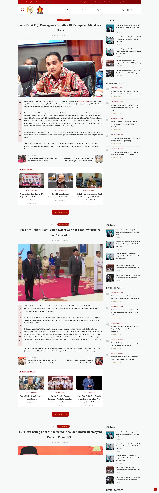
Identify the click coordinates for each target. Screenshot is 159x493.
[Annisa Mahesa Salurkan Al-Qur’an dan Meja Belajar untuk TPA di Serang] (110, 73)
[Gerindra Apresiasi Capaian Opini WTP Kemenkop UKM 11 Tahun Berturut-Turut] (89, 180)
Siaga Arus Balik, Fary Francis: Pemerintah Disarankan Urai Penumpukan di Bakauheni (89, 399)
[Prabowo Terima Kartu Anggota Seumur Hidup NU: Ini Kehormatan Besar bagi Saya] (110, 28)
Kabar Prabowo (117, 88)
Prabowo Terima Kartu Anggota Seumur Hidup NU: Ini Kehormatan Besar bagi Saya (128, 27)
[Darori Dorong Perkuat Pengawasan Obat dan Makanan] (60, 180)
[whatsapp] (20, 135)
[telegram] (20, 128)
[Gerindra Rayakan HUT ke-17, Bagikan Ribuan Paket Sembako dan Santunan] (31, 180)
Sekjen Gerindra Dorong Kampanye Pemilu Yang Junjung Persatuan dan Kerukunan (60, 399)
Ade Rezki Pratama (84, 101)
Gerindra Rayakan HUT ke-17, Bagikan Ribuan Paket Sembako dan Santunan (32, 197)
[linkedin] (20, 131)
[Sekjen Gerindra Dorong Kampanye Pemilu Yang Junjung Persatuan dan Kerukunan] (60, 383)
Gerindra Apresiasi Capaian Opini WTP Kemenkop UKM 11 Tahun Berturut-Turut (89, 197)
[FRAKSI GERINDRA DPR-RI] (36, 10)
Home (53, 19)
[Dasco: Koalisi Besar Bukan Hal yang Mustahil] (31, 383)
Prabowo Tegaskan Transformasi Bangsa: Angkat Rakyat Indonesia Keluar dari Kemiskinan (128, 51)
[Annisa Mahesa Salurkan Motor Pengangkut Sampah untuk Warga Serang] (110, 63)
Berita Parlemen (63, 19)
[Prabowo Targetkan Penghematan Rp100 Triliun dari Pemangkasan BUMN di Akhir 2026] (110, 40)
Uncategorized (63, 224)
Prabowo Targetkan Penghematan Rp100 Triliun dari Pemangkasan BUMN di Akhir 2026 (128, 39)
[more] (20, 139)
